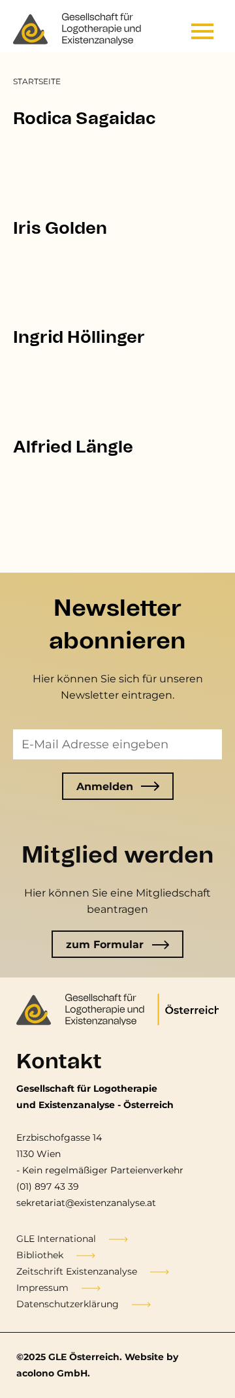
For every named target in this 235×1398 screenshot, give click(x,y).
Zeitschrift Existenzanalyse (76, 1271)
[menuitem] (37, 81)
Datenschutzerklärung (67, 1304)
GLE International (56, 1239)
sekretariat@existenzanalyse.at (86, 1203)
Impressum (42, 1288)
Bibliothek (39, 1255)
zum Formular (105, 944)
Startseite (37, 81)
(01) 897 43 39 (47, 1186)
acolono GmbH (51, 1373)
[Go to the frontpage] (78, 29)
